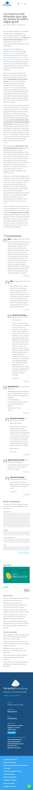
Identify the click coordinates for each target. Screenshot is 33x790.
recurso (5, 142)
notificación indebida (16, 180)
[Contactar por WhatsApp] (29, 786)
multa (5, 203)
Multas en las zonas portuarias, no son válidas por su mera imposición (14, 650)
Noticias (13, 25)
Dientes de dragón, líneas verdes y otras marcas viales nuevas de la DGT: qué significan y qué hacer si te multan (15, 617)
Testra (12, 195)
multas (20, 109)
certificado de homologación (11, 87)
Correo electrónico (9, 537)
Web (4, 545)
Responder (26, 276)
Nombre (6, 530)
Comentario (7, 511)
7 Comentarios (21, 25)
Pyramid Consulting (13, 53)
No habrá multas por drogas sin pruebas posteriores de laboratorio (15, 657)
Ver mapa (11, 732)
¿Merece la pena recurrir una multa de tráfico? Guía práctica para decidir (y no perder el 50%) (16, 637)
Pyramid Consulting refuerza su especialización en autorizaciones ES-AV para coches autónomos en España (15, 605)
